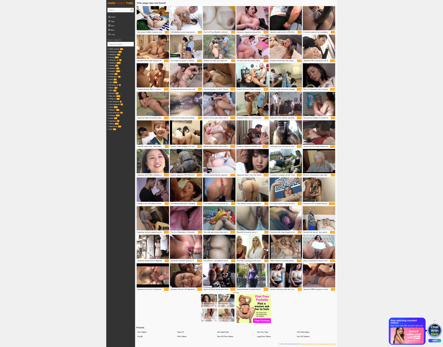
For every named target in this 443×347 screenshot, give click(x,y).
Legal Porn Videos (264, 336)
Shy (112, 129)
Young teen (115, 52)
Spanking (114, 121)
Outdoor (114, 71)
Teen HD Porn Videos (225, 336)
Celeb (113, 74)
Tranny (113, 65)
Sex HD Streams (303, 336)
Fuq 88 (140, 336)
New (112, 26)
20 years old (114, 85)
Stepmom (114, 54)
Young (113, 57)
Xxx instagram (116, 104)
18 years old (115, 60)
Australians (114, 77)
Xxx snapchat (115, 101)
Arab (112, 79)
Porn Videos (142, 332)
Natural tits (115, 126)
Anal (113, 82)
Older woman (116, 49)
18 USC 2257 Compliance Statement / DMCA (321, 344)
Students (114, 63)
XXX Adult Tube (223, 332)
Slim (112, 90)
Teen (113, 107)
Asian (113, 118)
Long (113, 34)
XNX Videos (182, 336)
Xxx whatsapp (115, 113)
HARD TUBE (120, 3)
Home (113, 17)
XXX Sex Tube (262, 332)
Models (113, 93)
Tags (112, 21)
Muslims (114, 68)
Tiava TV (180, 332)
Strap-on (114, 99)
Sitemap (303, 344)
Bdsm (113, 88)
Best (112, 30)
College (114, 115)
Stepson (114, 110)
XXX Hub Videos (303, 332)
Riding (113, 124)
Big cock (114, 96)
